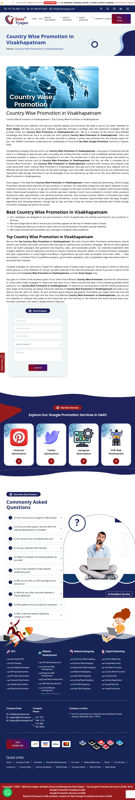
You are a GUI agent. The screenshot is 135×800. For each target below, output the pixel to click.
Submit (38, 367)
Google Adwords (112, 684)
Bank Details (110, 767)
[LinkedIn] (121, 8)
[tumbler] (91, 742)
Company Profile (23, 762)
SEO (40, 19)
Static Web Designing (82, 676)
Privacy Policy (25, 767)
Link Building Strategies (19, 667)
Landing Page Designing (83, 680)
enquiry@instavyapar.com (21, 720)
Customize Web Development (48, 668)
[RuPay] (56, 744)
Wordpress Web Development (48, 674)
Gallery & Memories (92, 762)
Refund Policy (62, 767)
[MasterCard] (66, 744)
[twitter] (96, 746)
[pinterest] (105, 746)
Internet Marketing (112, 659)
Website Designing (67, 18)
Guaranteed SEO (17, 659)
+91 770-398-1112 (16, 8)
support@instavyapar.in (20, 717)
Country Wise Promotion (115, 672)
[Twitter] (107, 8)
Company (98, 19)
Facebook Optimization (19, 680)
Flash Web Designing (81, 689)
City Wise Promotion (113, 667)
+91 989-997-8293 (38, 8)
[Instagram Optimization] (67, 437)
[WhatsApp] (128, 8)
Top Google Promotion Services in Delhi (106, 787)
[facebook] (82, 742)
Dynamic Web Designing (83, 663)
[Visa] (45, 744)
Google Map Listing (113, 663)
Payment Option (78, 767)
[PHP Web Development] (100, 437)
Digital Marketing (83, 18)
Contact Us (10, 767)
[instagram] (110, 742)
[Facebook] (101, 8)
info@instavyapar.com (64, 8)
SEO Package (15, 663)
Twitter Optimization (35, 452)
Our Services (119, 762)
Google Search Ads (27, 223)
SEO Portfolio (95, 767)
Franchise (38, 762)
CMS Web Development (51, 683)
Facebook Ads (111, 676)
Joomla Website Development (48, 689)
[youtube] (101, 742)
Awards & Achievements (56, 762)
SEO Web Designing (81, 684)
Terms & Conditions (43, 767)
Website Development (50, 18)
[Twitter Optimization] (35, 437)
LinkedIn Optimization (19, 684)
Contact (108, 19)
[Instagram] (114, 8)
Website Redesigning (82, 672)
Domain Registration (113, 680)
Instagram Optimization (67, 452)
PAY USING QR (17, 744)
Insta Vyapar (12, 182)
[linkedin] (119, 742)
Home (34, 19)
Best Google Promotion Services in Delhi (91, 796)
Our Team (75, 762)
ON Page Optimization (19, 672)
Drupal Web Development (52, 679)
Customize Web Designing (84, 659)
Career (107, 762)
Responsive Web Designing (84, 667)
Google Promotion (112, 689)
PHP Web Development (99, 452)
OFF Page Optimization (19, 676)
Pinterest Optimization (19, 689)
